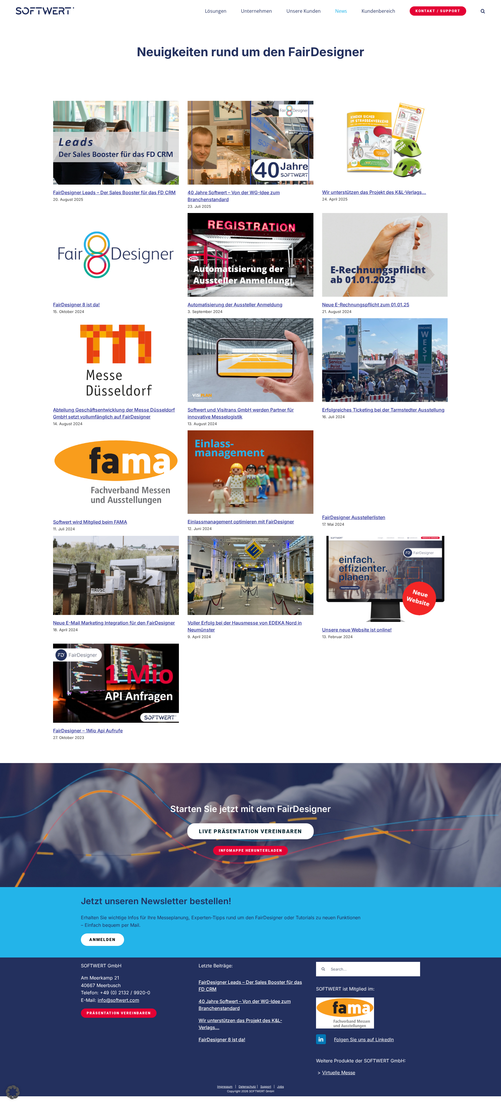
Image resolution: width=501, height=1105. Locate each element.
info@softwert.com (118, 1000)
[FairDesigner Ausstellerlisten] (385, 469)
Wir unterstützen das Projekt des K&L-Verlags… (374, 192)
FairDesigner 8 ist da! (76, 304)
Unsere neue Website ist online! (357, 630)
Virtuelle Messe (338, 1072)
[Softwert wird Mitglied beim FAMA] (116, 472)
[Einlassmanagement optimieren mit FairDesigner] (250, 472)
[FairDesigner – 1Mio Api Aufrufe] (116, 683)
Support (265, 1086)
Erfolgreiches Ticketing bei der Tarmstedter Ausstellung (383, 410)
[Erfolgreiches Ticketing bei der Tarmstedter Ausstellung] (385, 360)
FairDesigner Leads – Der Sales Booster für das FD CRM (114, 192)
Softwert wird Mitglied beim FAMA (90, 522)
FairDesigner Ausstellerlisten (353, 517)
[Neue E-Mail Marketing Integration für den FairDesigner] (116, 575)
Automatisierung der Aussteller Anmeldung (235, 304)
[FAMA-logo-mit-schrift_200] (345, 1000)
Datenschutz (247, 1086)
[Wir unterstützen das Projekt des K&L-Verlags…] (385, 142)
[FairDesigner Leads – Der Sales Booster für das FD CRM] (116, 143)
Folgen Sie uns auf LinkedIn (364, 1039)
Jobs (280, 1086)
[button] (482, 11)
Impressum (225, 1086)
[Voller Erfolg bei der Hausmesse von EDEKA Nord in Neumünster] (250, 575)
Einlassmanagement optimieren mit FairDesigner (241, 522)
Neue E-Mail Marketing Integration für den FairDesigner (114, 623)
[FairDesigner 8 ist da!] (116, 254)
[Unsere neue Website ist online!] (385, 579)
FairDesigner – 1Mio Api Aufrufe (88, 730)
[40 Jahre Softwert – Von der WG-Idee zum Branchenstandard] (250, 143)
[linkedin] (321, 1039)
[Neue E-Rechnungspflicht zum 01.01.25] (385, 254)
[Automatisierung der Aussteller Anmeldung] (250, 254)
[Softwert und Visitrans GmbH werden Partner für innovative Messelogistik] (250, 360)
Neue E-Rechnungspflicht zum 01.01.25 (365, 304)
